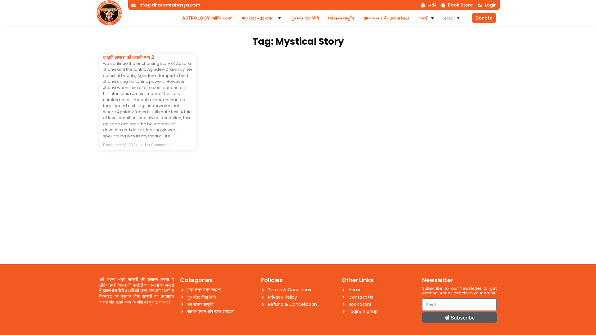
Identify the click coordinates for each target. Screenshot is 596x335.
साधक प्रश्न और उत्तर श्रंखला (386, 18)
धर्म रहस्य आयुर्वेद (341, 18)
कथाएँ (422, 18)
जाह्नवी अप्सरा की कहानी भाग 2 (128, 57)
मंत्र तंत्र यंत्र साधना (258, 18)
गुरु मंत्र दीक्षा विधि (305, 18)
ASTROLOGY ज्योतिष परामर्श (207, 18)
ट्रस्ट (448, 18)
